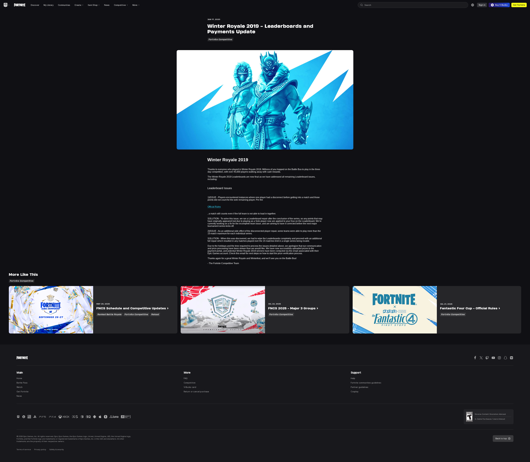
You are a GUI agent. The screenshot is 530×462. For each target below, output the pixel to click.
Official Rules (214, 207)
